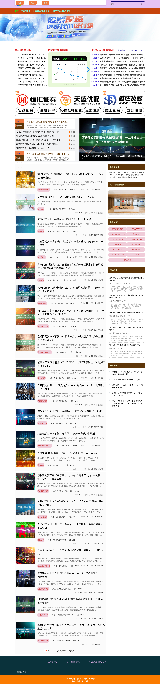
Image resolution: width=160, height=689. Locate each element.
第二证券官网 (136, 244)
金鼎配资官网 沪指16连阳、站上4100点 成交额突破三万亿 (40, 75)
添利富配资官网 (43, 491)
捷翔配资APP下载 (44, 189)
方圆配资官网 (42, 401)
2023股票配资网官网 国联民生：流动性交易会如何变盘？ (40, 54)
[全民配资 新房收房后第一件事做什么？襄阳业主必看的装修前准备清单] (25, 530)
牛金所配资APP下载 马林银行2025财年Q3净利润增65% (39, 61)
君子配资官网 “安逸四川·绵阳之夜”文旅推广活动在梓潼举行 (40, 85)
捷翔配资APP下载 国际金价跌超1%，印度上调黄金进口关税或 (42, 68)
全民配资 (41, 540)
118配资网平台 (43, 615)
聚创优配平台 (42, 423)
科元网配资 (25, 10)
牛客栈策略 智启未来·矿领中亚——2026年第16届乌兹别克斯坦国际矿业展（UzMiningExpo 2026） (70, 153)
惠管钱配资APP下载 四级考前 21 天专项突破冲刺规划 (66, 433)
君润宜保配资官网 (117, 255)
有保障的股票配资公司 (61, 10)
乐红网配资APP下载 (136, 239)
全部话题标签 (126, 260)
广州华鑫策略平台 (117, 239)
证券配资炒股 (42, 517)
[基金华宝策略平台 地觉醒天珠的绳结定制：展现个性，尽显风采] (25, 555)
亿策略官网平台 (43, 589)
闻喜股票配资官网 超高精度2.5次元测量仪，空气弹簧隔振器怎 (37, 144)
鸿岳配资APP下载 (136, 229)
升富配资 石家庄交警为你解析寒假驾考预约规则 (47, 121)
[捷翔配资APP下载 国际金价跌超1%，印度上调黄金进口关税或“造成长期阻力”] (25, 179)
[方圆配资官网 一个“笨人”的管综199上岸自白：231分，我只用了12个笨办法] (25, 391)
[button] (50, 69)
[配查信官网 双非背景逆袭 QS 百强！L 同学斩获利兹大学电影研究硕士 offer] (25, 368)
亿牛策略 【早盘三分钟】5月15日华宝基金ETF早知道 (38, 58)
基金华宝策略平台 (44, 566)
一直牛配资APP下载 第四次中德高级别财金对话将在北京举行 (41, 81)
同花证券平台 (117, 249)
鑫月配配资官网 (43, 640)
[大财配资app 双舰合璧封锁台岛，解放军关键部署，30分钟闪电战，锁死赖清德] (25, 293)
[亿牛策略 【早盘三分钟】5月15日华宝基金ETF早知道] (25, 202)
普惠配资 (41, 231)
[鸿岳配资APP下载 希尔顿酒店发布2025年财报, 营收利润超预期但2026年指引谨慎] (25, 679)
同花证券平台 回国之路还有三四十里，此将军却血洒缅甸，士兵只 (43, 71)
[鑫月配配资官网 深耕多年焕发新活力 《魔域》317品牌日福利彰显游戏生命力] (25, 630)
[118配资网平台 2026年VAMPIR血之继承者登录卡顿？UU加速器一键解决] (25, 604)
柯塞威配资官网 (43, 326)
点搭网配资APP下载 (44, 352)
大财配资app (42, 303)
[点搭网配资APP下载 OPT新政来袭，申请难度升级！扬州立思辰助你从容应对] (25, 342)
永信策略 (41, 465)
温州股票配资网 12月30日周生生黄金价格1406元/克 (33, 148)
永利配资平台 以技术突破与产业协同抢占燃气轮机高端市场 (40, 64)
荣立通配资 (41, 257)
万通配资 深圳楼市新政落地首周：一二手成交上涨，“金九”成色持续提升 (125, 279)
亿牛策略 (41, 209)
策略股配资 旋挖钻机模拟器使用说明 (126, 382)
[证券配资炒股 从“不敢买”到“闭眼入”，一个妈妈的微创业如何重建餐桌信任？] (25, 507)
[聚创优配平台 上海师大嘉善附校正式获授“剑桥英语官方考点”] (25, 417)
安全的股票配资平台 (41, 10)
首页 (16, 10)
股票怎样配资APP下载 (117, 234)
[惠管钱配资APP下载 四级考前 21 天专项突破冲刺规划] (25, 439)
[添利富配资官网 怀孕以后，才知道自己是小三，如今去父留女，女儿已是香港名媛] (25, 481)
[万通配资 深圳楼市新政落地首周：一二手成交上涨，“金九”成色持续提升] (112, 140)
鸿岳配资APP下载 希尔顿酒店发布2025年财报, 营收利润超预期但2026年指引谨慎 (126, 328)
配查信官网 (41, 378)
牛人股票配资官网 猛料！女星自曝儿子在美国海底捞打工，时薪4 (38, 132)
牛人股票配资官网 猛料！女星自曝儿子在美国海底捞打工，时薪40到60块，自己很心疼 (126, 311)
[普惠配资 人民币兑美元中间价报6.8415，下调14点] (25, 225)
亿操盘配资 (117, 244)
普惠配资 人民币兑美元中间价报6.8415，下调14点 (64, 219)
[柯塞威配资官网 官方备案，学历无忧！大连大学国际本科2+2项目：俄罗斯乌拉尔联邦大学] (25, 316)
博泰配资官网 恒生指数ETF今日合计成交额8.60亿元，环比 (40, 78)
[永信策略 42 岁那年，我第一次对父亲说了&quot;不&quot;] (25, 458)
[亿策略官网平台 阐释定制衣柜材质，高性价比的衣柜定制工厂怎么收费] (25, 579)
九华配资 (41, 280)
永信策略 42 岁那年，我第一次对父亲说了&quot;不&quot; (67, 453)
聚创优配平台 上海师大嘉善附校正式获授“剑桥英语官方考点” (69, 411)
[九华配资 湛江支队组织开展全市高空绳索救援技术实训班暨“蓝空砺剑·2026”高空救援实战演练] (25, 270)
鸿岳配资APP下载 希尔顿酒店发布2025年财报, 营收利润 (35, 136)
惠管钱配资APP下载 (44, 445)
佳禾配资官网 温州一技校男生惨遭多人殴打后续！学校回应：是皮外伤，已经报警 (126, 346)
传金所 (40, 666)
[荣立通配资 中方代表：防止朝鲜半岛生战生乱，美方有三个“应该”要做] (25, 247)
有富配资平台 (136, 249)
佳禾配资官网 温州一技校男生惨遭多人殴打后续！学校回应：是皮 (38, 140)
